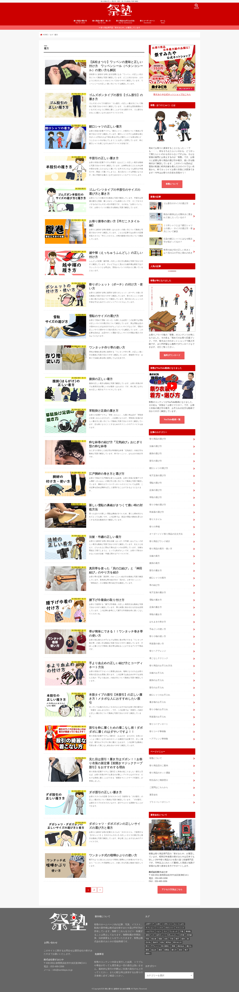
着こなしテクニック (158, 658)
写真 (147, 939)
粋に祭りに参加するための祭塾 (117, 989)
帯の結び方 (154, 585)
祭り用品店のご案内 (158, 765)
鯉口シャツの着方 (157, 578)
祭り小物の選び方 (157, 505)
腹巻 (147, 950)
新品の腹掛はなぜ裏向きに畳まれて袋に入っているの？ (178, 215)
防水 (180, 950)
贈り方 (174, 950)
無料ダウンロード (172, 355)
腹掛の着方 (154, 563)
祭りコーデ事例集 (157, 731)
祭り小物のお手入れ (158, 709)
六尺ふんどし (172, 935)
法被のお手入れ (156, 673)
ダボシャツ (169, 928)
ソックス (159, 928)
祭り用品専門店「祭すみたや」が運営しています (120, 28)
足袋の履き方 (155, 607)
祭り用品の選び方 (80, 22)
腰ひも (189, 946)
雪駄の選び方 (155, 483)
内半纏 (189, 935)
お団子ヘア (150, 924)
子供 (171, 939)
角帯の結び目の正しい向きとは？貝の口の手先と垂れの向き (178, 251)
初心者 (153, 939)
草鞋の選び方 (155, 497)
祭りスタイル (155, 519)
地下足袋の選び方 (157, 475)
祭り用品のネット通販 (159, 773)
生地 (162, 942)
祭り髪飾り (165, 946)
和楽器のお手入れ (157, 717)
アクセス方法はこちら (172, 889)
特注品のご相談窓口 (158, 780)
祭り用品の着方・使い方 (101, 22)
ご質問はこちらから (158, 787)
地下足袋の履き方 (157, 592)
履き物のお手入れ (157, 702)
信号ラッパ (160, 935)
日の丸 (148, 942)
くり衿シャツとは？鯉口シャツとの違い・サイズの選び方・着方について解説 (178, 228)
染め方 (155, 942)
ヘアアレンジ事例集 (158, 739)
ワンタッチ (173, 931)
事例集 (188, 931)
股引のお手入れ (156, 687)
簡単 (173, 946)
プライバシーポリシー (159, 802)
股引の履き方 (155, 570)
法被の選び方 (155, 446)
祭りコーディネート (147, 22)
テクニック (180, 928)
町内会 (168, 942)
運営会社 (153, 795)
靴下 (186, 950)
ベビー (158, 931)
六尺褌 (181, 935)
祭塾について (172, 184)
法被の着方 (154, 556)
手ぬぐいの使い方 (157, 629)
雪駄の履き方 (155, 600)
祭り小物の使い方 (157, 636)
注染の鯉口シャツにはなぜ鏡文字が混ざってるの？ (178, 240)
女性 (166, 939)
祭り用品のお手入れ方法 (125, 22)
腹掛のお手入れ (156, 680)
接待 (183, 939)
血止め (153, 950)
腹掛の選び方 (155, 453)
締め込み (181, 946)
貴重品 (166, 950)
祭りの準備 (154, 527)
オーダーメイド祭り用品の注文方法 (166, 534)
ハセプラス (150, 931)
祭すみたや (177, 942)
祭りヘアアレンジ (157, 651)
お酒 (158, 924)
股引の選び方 (155, 461)
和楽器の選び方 (156, 512)
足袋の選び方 (155, 490)
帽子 (177, 939)
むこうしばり (179, 924)
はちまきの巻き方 (157, 622)
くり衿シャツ (167, 924)
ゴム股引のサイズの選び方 (175, 203)
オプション (150, 928)
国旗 (160, 939)
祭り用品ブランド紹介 (159, 541)
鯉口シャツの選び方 (158, 468)
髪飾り (148, 953)
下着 (181, 931)
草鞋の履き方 (155, 614)
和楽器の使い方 (156, 643)
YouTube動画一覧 (172, 419)
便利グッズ (150, 935)
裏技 (160, 950)
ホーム (162, 22)
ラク (165, 931)
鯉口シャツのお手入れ (159, 695)
